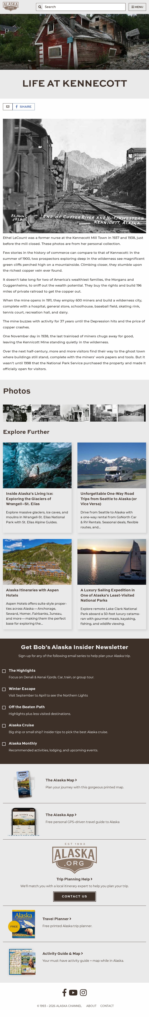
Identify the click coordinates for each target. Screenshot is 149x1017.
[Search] (40, 7)
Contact (107, 1006)
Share (25, 107)
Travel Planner (55, 919)
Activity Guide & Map (61, 954)
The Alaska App (60, 815)
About (91, 1006)
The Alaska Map (60, 780)
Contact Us (74, 896)
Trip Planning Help (73, 879)
